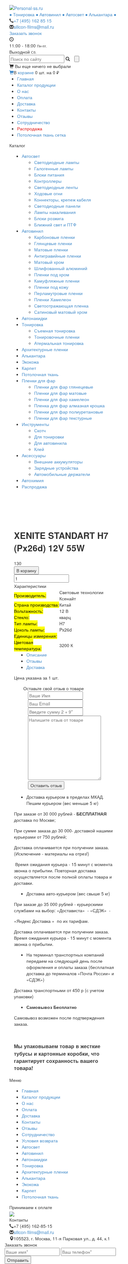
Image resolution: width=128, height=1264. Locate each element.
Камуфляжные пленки (57, 281)
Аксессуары (34, 455)
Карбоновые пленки (54, 237)
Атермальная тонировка (59, 343)
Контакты (26, 110)
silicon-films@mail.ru (34, 27)
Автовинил (32, 231)
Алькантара (33, 355)
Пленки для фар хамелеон (61, 399)
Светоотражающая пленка (61, 306)
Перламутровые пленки (58, 293)
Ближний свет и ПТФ (55, 224)
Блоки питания (49, 175)
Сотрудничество (33, 122)
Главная (25, 78)
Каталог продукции (36, 85)
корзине (26, 72)
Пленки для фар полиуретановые (68, 412)
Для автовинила (50, 443)
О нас (23, 91)
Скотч (40, 430)
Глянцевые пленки (53, 243)
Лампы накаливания (55, 212)
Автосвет (31, 156)
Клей (39, 449)
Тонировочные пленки (57, 337)
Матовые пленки (51, 249)
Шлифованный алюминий (60, 268)
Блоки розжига (49, 218)
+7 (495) (33, 20)
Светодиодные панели (57, 206)
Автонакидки (34, 318)
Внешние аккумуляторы (58, 461)
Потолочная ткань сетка (41, 135)
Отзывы (25, 116)
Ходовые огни (48, 193)
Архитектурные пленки (45, 349)
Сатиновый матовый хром (60, 312)
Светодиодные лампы (56, 162)
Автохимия (33, 480)
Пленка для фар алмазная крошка (69, 405)
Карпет (29, 368)
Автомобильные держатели (62, 474)
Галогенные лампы (53, 168)
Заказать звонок (25, 33)
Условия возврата (40, 1140)
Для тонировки (49, 436)
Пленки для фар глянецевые (63, 387)
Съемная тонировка (54, 330)
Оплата (24, 97)
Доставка (26, 103)
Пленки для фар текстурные (63, 418)
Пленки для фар (38, 380)
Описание (36, 654)
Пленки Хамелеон (52, 299)
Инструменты (35, 424)
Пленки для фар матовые (60, 393)
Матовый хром (49, 262)
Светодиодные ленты (56, 187)
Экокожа (30, 362)
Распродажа (29, 128)
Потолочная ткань (40, 374)
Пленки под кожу (51, 287)
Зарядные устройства (56, 468)
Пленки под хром (51, 274)
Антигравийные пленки (57, 256)
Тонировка (32, 324)
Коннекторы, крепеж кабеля (62, 199)
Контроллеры (48, 181)
